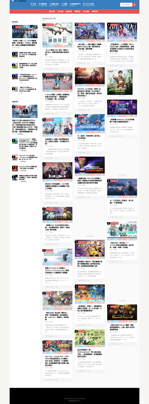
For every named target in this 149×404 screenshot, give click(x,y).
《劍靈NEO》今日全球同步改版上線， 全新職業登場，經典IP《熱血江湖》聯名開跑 (57, 227)
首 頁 (34, 4)
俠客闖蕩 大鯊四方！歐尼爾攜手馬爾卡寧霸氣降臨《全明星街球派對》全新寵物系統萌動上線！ (89, 264)
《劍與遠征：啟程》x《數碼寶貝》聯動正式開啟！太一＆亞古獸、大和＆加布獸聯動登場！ (89, 308)
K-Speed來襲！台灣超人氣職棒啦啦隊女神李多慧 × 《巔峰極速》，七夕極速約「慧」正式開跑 (57, 97)
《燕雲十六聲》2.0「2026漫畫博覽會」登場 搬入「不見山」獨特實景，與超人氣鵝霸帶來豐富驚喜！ (24, 43)
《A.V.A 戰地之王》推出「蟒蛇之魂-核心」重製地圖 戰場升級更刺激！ (57, 52)
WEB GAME (81, 116)
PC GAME (18, 27)
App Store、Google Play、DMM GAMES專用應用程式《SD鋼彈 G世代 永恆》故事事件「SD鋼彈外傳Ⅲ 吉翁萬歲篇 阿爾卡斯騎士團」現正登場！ (57, 361)
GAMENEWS (20, 134)
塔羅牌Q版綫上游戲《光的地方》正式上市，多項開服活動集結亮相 (27, 54)
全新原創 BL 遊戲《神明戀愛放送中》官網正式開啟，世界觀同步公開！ (57, 141)
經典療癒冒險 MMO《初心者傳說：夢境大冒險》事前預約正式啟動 (28, 65)
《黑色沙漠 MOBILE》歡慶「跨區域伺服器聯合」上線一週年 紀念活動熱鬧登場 (122, 327)
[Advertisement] (122, 157)
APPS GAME (49, 24)
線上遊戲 (86, 11)
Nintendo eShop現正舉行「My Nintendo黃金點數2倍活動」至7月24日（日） (28, 157)
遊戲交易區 (54, 4)
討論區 (64, 4)
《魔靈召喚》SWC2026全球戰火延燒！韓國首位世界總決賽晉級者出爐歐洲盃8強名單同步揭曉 (89, 180)
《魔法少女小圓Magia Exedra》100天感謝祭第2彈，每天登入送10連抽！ (28, 89)
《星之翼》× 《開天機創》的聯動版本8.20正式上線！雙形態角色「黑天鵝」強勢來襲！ (89, 46)
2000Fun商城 (89, 4)
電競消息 (77, 11)
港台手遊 (52, 11)
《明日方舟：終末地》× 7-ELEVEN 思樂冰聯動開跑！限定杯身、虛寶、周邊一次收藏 (122, 245)
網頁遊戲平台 (75, 4)
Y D (18, 47)
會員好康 (95, 11)
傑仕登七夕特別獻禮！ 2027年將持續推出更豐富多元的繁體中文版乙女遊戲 (57, 186)
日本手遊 (60, 11)
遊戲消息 (43, 4)
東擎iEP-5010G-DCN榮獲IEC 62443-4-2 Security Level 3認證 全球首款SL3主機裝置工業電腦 (57, 270)
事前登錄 (69, 11)
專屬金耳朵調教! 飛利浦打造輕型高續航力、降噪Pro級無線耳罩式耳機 (28, 177)
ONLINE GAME (19, 107)
